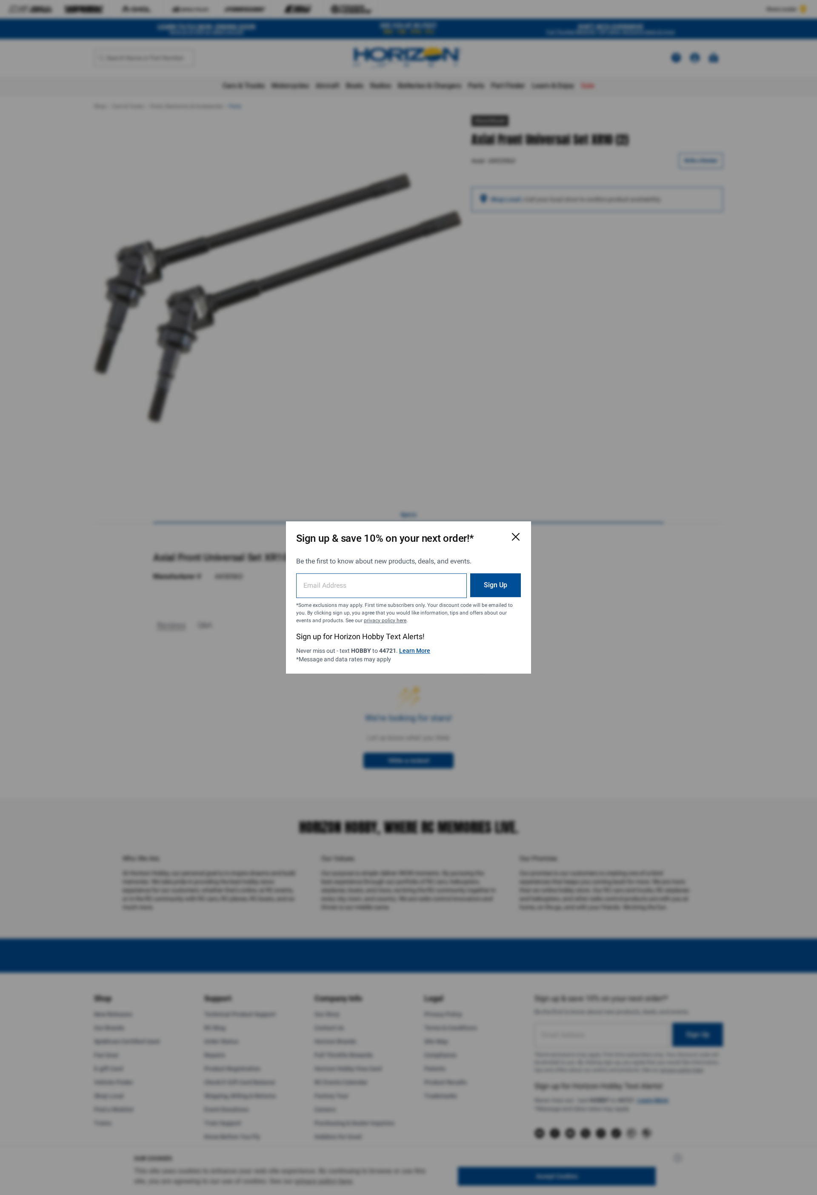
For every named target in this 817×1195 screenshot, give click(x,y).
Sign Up (495, 585)
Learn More (414, 650)
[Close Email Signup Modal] (516, 537)
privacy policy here (385, 620)
